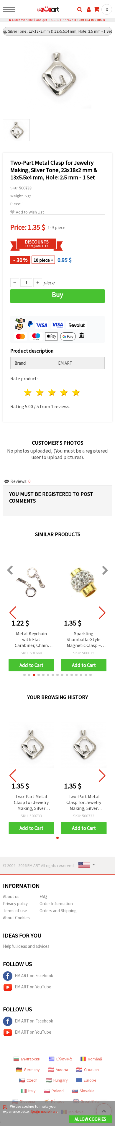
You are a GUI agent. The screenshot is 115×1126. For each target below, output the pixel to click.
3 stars (52, 392)
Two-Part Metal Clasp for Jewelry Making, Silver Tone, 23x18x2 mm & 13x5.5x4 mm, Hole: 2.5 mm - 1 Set (31, 802)
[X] (5, 1106)
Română (95, 1059)
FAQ (43, 896)
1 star (28, 392)
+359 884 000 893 (90, 19)
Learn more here (44, 1111)
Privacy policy (15, 903)
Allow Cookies (90, 1119)
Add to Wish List (30, 212)
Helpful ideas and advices (26, 946)
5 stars (76, 392)
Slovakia (87, 1090)
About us (11, 896)
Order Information (56, 903)
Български (30, 1059)
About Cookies (16, 917)
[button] (24, 675)
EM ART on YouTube (33, 987)
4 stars (64, 392)
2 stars (40, 392)
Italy (32, 1090)
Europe (90, 1080)
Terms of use (15, 910)
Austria (62, 1069)
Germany (32, 1069)
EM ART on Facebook (34, 975)
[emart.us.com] (38, 10)
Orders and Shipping (58, 910)
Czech (32, 1080)
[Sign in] (89, 9)
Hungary (60, 1080)
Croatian (91, 1069)
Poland (58, 1090)
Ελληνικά (64, 1059)
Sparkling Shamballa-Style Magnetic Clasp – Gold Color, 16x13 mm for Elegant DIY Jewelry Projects (83, 639)
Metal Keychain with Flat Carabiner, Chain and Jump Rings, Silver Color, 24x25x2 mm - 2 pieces (31, 639)
